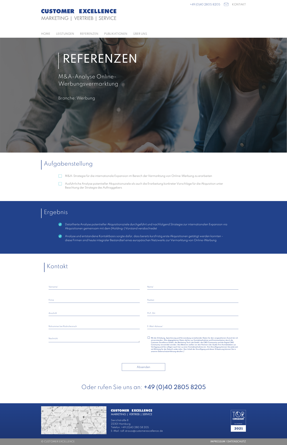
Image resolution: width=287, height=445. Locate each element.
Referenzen (89, 33)
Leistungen (65, 33)
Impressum (217, 441)
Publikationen (115, 33)
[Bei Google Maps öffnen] (73, 420)
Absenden (143, 367)
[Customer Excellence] (79, 14)
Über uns (140, 33)
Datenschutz (236, 441)
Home (45, 33)
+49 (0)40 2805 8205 (205, 4)
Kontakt (239, 4)
